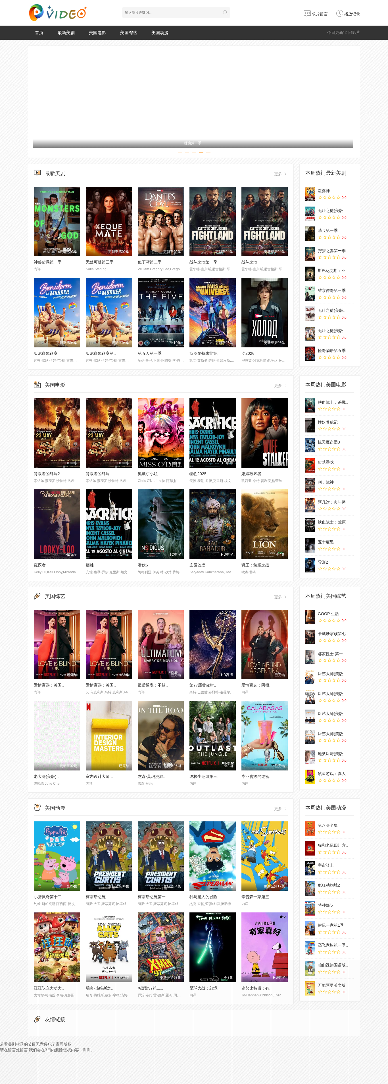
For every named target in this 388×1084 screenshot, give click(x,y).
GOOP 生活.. (329, 613)
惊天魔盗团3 (329, 442)
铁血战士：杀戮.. (333, 402)
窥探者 (40, 565)
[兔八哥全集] (310, 828)
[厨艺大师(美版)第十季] (310, 677)
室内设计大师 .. (99, 776)
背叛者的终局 (98, 473)
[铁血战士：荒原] (310, 525)
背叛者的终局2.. (48, 473)
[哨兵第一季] (310, 233)
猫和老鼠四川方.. (333, 845)
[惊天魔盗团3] (310, 445)
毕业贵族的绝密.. (256, 776)
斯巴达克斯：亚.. (333, 270)
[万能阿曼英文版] (310, 988)
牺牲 (90, 565)
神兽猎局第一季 (48, 262)
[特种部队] (310, 908)
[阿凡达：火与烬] (310, 505)
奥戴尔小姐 (148, 473)
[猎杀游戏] (310, 465)
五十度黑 (326, 542)
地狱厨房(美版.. (331, 753)
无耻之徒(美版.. (331, 210)
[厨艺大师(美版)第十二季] (310, 717)
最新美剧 (66, 32)
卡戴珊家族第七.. (333, 633)
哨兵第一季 (328, 230)
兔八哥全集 (328, 825)
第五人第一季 (150, 353)
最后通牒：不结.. (153, 685)
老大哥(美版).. (46, 776)
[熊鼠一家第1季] (310, 928)
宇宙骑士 (326, 865)
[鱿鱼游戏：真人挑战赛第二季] (310, 777)
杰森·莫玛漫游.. (151, 776)
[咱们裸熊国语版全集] (310, 968)
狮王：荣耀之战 (255, 565)
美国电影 (97, 32)
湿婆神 (324, 190)
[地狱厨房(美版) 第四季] (310, 757)
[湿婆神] (310, 194)
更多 (278, 174)
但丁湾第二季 (150, 262)
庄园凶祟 (197, 565)
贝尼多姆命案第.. (101, 353)
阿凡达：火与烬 (332, 502)
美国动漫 (159, 32)
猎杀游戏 (326, 462)
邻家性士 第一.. (331, 654)
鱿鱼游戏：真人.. (333, 773)
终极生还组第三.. (204, 776)
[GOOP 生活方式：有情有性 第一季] (310, 617)
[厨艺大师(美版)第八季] (310, 737)
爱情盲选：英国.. (49, 685)
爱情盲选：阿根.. (256, 685)
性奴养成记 (328, 422)
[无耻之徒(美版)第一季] (310, 214)
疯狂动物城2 (329, 885)
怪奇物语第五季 (332, 350)
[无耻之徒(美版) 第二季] (310, 334)
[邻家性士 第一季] (310, 657)
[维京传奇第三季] (310, 294)
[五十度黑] (310, 545)
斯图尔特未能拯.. (204, 353)
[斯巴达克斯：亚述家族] (310, 274)
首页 (39, 32)
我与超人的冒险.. (204, 897)
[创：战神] (310, 485)
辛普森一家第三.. (256, 897)
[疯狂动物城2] (310, 888)
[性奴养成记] (310, 425)
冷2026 (248, 353)
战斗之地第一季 (203, 262)
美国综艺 (128, 32)
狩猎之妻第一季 (332, 250)
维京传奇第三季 (332, 290)
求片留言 (319, 14)
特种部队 (326, 905)
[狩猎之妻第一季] (310, 254)
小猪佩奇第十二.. (49, 897)
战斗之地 (249, 262)
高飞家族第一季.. (333, 945)
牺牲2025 (197, 473)
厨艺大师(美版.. (331, 673)
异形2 (323, 562)
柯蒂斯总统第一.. (153, 897)
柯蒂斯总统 (96, 897)
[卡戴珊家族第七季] (310, 637)
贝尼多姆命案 (46, 353)
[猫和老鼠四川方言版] (310, 848)
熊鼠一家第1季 (331, 925)
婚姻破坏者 (251, 473)
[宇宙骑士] (310, 868)
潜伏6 (143, 565)
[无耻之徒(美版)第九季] (310, 313)
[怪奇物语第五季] (310, 354)
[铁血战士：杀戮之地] (310, 405)
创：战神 (326, 482)
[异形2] (310, 565)
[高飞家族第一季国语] (310, 948)
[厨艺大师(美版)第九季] (310, 697)
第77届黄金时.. (202, 685)
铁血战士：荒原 (332, 522)
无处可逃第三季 (100, 262)
